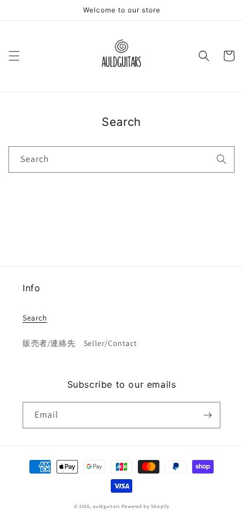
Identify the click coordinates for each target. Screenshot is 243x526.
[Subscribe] (207, 415)
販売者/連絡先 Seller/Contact (80, 343)
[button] (14, 55)
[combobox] (121, 159)
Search (35, 318)
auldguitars (106, 506)
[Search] (221, 159)
